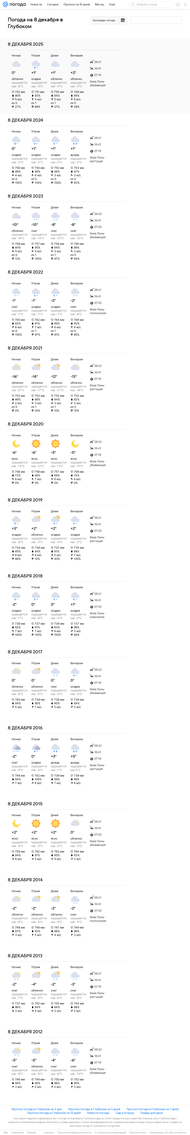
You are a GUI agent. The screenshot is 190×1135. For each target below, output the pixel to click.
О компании (17, 1132)
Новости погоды (98, 1113)
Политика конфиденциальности (74, 1132)
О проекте (49, 1132)
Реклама (31, 1132)
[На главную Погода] (17, 4)
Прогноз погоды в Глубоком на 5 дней (94, 1109)
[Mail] (5, 4)
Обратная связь (138, 1132)
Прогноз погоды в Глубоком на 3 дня (36, 1109)
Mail (6, 1132)
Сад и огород (125, 1113)
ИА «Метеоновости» (176, 1132)
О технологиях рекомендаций (110, 1132)
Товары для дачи (151, 1113)
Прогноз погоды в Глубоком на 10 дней (54, 1113)
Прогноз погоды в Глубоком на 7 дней (153, 1109)
